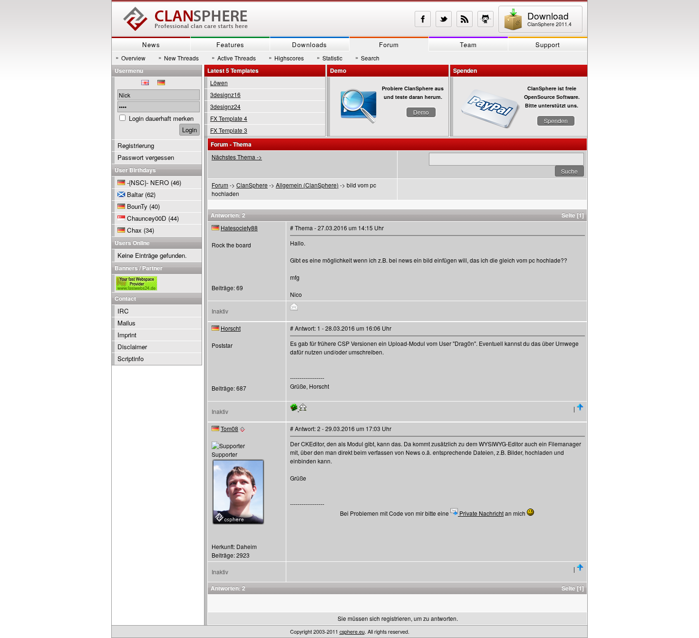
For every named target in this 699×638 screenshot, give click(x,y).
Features (230, 44)
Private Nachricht (481, 513)
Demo (421, 112)
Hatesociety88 (239, 228)
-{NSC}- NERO (148, 182)
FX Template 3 (228, 130)
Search (367, 57)
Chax (134, 230)
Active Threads (234, 57)
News (151, 44)
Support (547, 44)
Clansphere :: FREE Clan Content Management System (185, 19)
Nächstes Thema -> (237, 157)
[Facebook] (423, 19)
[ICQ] (294, 408)
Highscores (286, 57)
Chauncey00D (146, 218)
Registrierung (135, 145)
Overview (131, 57)
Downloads (309, 44)
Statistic (329, 57)
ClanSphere (252, 185)
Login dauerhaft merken (161, 118)
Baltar (135, 194)
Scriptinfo (130, 358)
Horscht (231, 328)
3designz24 (225, 106)
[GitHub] (485, 19)
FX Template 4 (228, 118)
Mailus (126, 322)
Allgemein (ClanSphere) (307, 185)
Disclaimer (132, 346)
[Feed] (464, 19)
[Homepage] (303, 408)
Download (549, 18)
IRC (123, 310)
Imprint (126, 334)
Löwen (219, 83)
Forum (389, 44)
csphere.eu (352, 631)
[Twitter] (444, 19)
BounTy (137, 206)
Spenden (556, 121)
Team (468, 44)
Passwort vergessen (145, 157)
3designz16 (225, 94)
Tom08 (229, 428)
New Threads (178, 57)
